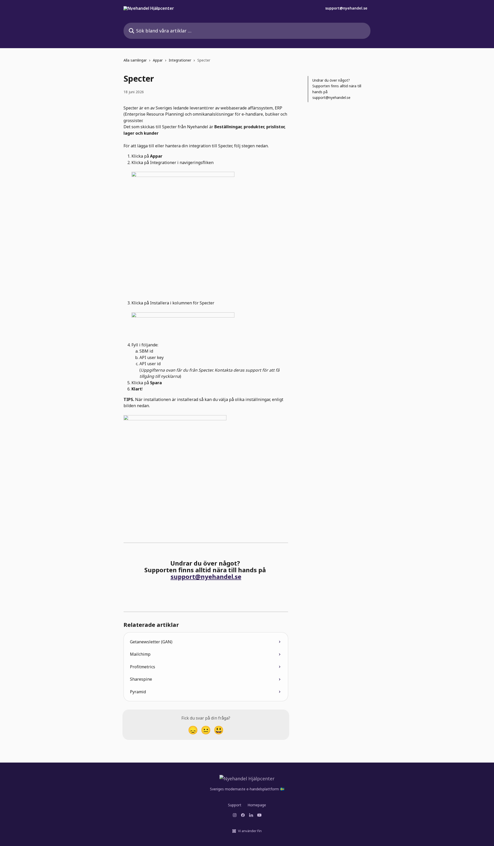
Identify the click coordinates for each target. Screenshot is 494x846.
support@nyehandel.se (346, 8)
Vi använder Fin (250, 830)
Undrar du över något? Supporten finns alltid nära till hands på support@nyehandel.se (336, 89)
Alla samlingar (135, 60)
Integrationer (180, 60)
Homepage (257, 804)
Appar (158, 60)
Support (234, 804)
